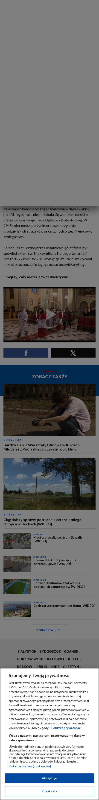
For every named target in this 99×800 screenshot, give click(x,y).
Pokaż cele (49, 791)
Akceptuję (49, 778)
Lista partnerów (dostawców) (30, 766)
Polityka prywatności (66, 728)
